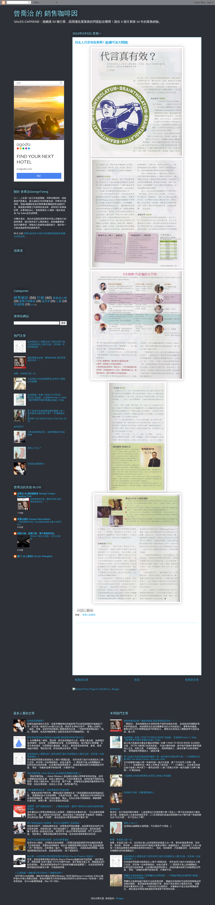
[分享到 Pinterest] (91, 610)
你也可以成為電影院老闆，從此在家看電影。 (49, 839)
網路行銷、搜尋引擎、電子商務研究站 (35, 533)
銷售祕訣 (21, 298)
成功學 (46, 301)
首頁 (137, 679)
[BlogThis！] (82, 610)
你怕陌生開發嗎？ (36, 464)
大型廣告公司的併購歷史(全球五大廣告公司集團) (147, 775)
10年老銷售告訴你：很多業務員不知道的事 (48, 790)
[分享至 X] (85, 610)
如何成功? (19, 426)
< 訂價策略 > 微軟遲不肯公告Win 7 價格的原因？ (39, 873)
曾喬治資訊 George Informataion (33, 519)
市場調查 (19, 304)
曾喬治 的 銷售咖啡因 (46, 13)
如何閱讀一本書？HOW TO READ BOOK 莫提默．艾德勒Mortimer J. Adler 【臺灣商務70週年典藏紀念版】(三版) (47, 397)
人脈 (58, 301)
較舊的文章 (192, 679)
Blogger (119, 898)
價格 (32, 305)
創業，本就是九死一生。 (26, 373)
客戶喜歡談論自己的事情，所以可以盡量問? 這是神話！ (54, 823)
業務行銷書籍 (88, 615)
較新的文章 (82, 679)
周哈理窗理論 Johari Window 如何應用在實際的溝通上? (54, 773)
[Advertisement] (137, 649)
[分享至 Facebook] (88, 610)
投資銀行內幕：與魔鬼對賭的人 (139, 792)
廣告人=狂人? (34, 448)
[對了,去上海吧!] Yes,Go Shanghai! (34, 556)
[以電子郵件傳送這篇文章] (78, 610)
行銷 (40, 298)
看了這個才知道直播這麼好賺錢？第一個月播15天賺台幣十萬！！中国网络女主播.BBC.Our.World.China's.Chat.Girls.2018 (162, 758)
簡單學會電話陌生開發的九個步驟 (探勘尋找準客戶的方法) (55, 737)
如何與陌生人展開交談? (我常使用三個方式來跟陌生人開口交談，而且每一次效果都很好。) (46, 344)
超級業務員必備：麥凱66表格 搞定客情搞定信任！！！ (150, 720)
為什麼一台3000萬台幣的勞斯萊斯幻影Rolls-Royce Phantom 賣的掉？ (61, 856)
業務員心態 (60, 298)
